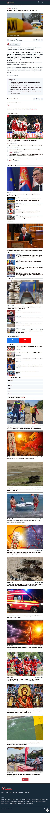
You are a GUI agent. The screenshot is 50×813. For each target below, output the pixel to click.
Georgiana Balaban (39, 456)
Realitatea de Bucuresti (44, 799)
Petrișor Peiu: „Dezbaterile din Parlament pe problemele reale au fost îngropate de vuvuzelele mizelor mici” (24, 251)
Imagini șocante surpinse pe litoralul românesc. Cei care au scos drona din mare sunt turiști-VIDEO (23, 521)
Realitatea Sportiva (11, 799)
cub (8, 105)
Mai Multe (25, 779)
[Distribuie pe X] (42, 40)
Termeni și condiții (9, 792)
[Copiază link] (34, 40)
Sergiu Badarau (18, 39)
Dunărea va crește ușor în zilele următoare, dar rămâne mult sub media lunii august (26, 92)
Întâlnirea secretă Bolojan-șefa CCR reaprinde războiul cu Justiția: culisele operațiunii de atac (29, 359)
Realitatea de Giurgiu (29, 803)
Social (9, 8)
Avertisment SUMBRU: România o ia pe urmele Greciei (27, 312)
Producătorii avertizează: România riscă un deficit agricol (28, 318)
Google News (33, 109)
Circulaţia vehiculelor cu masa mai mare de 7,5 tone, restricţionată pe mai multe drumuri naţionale (27, 211)
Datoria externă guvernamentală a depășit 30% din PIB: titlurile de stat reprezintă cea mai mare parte (24, 307)
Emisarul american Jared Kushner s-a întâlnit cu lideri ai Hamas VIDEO (25, 145)
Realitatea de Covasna (26, 799)
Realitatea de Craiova (21, 801)
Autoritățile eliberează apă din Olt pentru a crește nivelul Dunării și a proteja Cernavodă (28, 324)
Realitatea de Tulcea (21, 803)
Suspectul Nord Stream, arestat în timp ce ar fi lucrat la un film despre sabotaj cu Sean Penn (29, 217)
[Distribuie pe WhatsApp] (39, 40)
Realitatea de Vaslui (39, 425)
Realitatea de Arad (13, 803)
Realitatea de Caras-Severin (41, 801)
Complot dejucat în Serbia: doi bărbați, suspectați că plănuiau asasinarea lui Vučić (25, 82)
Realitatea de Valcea (35, 799)
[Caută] (38, 2)
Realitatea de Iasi (14, 801)
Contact (2, 792)
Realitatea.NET (3, 799)
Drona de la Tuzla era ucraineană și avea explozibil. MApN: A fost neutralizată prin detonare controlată (23, 743)
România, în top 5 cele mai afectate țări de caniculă (23, 89)
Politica (10, 147)
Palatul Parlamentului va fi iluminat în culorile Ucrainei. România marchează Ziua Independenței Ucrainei (28, 199)
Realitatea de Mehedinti (31, 801)
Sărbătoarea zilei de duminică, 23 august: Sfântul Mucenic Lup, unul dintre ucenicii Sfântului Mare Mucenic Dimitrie (24, 711)
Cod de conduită (27, 792)
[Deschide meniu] (42, 2)
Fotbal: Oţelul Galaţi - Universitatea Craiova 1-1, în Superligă (23, 159)
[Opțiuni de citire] (47, 810)
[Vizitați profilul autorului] (8, 40)
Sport (8, 143)
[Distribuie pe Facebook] (36, 40)
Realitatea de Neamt (4, 803)
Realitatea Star (18, 799)
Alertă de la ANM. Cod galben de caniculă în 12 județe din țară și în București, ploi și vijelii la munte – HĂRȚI (24, 553)
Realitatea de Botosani (5, 801)
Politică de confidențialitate (18, 792)
